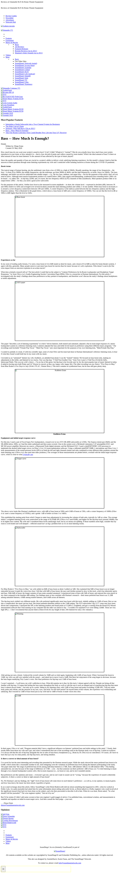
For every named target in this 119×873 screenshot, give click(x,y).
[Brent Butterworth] (8, 823)
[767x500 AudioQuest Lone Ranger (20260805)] (6, 107)
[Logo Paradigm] (7, 105)
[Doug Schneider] (8, 816)
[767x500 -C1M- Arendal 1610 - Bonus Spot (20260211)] (7, 115)
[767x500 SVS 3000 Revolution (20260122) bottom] (3, 825)
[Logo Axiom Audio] (9, 103)
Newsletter (9, 18)
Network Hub (11, 22)
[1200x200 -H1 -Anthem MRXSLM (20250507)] (8, 26)
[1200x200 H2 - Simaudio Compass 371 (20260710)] (7, 30)
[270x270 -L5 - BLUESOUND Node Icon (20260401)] (12, 97)
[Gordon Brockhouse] (9, 821)
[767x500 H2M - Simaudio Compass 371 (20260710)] (10, 88)
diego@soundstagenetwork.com (13, 805)
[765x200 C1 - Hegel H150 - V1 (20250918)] (12, 109)
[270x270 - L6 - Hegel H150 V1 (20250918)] (12, 99)
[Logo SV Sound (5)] (3, 101)
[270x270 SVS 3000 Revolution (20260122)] (3, 94)
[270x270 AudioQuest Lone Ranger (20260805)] (6, 90)
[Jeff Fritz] (5, 814)
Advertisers (10, 20)
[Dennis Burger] (7, 818)
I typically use (28, 454)
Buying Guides (11, 16)
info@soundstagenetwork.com (70, 863)
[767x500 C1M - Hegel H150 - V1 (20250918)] (12, 111)
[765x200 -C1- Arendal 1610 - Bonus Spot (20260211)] (7, 113)
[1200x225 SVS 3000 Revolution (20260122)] (3, 827)
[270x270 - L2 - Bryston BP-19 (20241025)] (7, 92)
